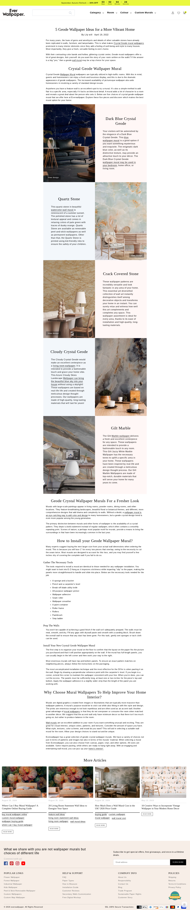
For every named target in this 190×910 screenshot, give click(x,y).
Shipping (172, 877)
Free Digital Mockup (71, 897)
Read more (7, 831)
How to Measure (69, 884)
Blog (120, 887)
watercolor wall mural (62, 210)
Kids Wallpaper (10, 887)
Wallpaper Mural (67, 74)
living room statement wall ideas (63, 818)
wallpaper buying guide (12, 821)
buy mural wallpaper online (14, 814)
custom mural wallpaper (13, 818)
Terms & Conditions (177, 884)
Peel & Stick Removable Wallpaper (19, 891)
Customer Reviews (70, 891)
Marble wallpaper (121, 436)
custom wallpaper (117, 814)
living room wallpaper (64, 366)
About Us (122, 877)
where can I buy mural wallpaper (17, 825)
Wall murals (51, 723)
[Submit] (70, 13)
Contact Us (123, 884)
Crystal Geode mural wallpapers (129, 43)
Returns (172, 881)
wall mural (77, 60)
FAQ (64, 877)
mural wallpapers (72, 711)
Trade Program (125, 891)
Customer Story (125, 897)
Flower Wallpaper (12, 877)
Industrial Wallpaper (13, 884)
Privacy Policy (174, 887)
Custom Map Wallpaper (14, 897)
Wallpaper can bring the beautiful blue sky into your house (67, 381)
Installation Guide (70, 887)
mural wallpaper (102, 818)
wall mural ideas (78, 821)
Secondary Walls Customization (76, 894)
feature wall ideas (56, 814)
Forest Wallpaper (12, 881)
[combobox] (53, 13)
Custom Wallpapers (13, 894)
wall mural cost (119, 818)
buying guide (101, 814)
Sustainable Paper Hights (129, 894)
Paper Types (68, 881)
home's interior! (96, 749)
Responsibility (124, 881)
